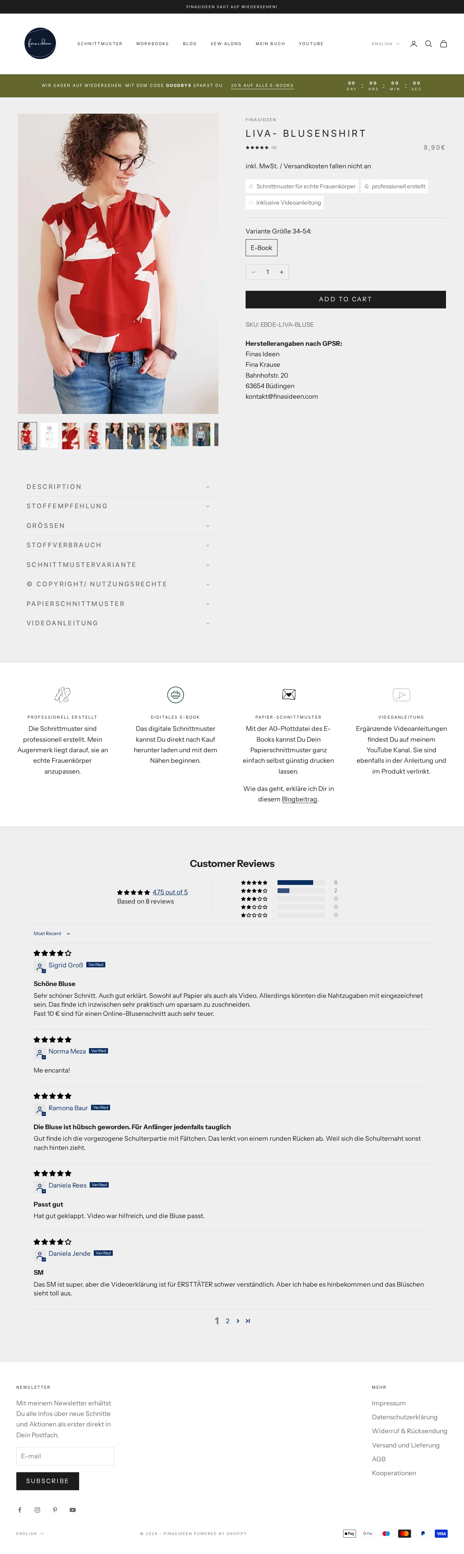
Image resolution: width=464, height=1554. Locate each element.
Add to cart (346, 299)
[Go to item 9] (201, 434)
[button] (118, 487)
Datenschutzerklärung (405, 1417)
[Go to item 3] (71, 436)
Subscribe (47, 1481)
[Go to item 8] (179, 434)
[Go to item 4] (92, 436)
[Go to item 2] (49, 435)
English (382, 43)
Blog (190, 43)
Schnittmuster (100, 43)
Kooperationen (394, 1473)
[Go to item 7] (157, 436)
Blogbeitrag (299, 799)
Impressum (389, 1403)
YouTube (311, 43)
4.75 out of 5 (170, 892)
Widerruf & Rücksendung (410, 1431)
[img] (52, 953)
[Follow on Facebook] (19, 1509)
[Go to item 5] (114, 436)
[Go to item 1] (27, 436)
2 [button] (227, 1321)
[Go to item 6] (136, 436)
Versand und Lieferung (406, 1445)
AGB (379, 1459)
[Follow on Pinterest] (55, 1509)
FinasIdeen (261, 119)
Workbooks (152, 43)
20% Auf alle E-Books (262, 85)
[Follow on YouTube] (72, 1509)
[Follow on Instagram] (37, 1509)
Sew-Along (226, 43)
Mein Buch (270, 43)
